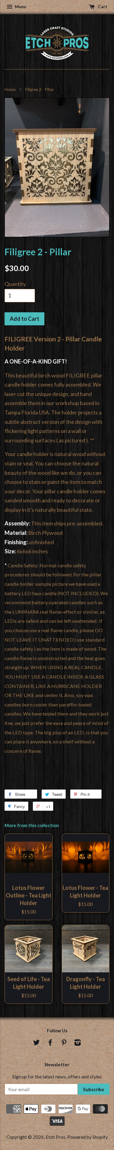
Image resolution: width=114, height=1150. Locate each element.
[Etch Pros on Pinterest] (63, 1043)
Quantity (15, 283)
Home (10, 89)
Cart (102, 6)
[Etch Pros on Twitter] (36, 1043)
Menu (20, 6)
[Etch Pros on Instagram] (77, 1043)
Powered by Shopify (87, 1137)
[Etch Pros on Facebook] (50, 1043)
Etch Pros (55, 1137)
